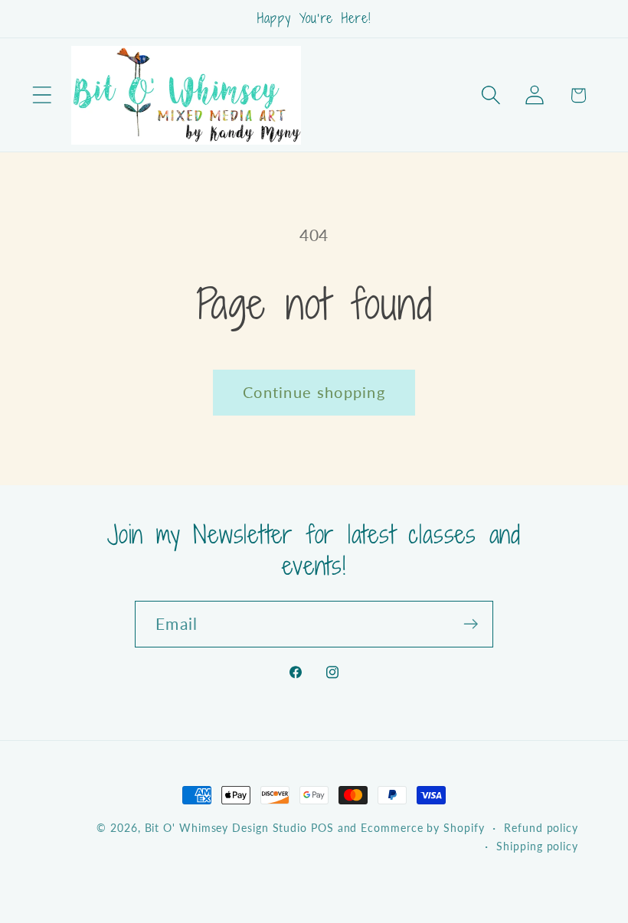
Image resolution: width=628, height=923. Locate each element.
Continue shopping (314, 392)
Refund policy (541, 827)
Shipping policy (537, 846)
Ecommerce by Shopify (422, 827)
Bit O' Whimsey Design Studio (226, 827)
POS (322, 827)
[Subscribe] (470, 624)
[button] (42, 95)
